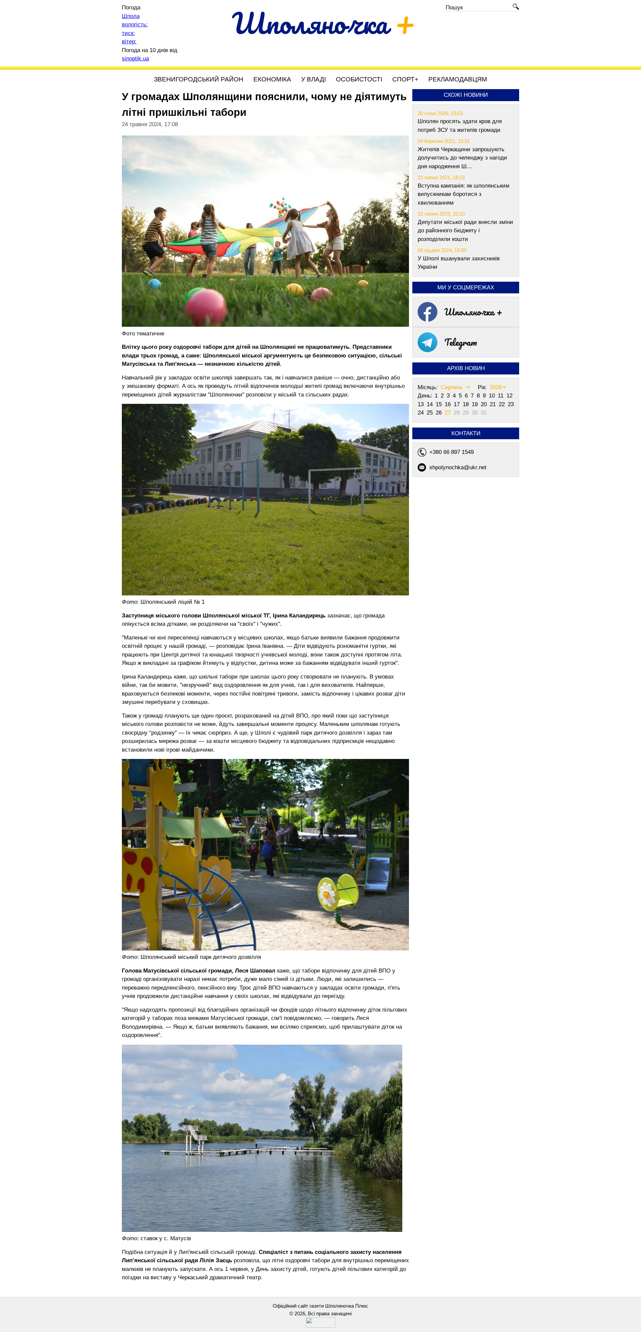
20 (484, 404)
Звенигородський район (198, 79)
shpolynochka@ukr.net (457, 467)
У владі (313, 79)
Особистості (359, 79)
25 (430, 413)
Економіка (272, 79)
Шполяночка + (473, 311)
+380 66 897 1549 (451, 452)
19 (475, 404)
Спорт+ (405, 79)
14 (430, 404)
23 (511, 404)
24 (421, 413)
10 (492, 395)
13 (421, 404)
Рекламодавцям (457, 79)
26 (439, 413)
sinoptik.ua (135, 58)
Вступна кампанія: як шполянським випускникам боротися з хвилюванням (463, 194)
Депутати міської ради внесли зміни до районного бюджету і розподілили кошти (465, 230)
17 (457, 404)
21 (493, 404)
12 (509, 395)
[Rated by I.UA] (320, 1326)
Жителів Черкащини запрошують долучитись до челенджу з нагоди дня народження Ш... (462, 158)
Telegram (460, 342)
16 (448, 404)
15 (439, 404)
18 (466, 404)
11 (501, 395)
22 (502, 404)
